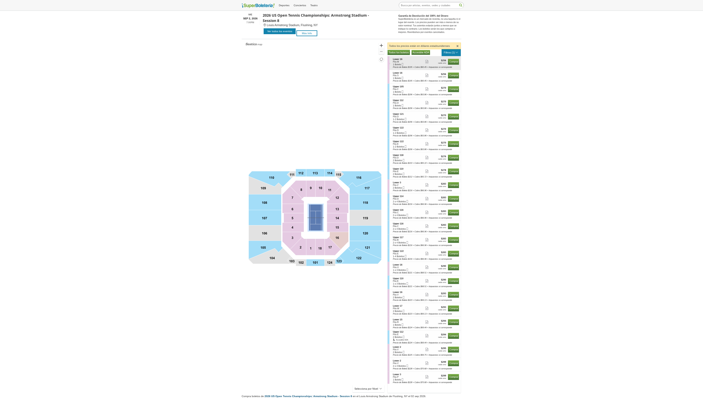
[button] (381, 46)
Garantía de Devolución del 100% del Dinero (423, 15)
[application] (315, 218)
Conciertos (300, 5)
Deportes (284, 5)
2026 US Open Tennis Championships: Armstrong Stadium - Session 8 (308, 396)
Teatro (314, 5)
